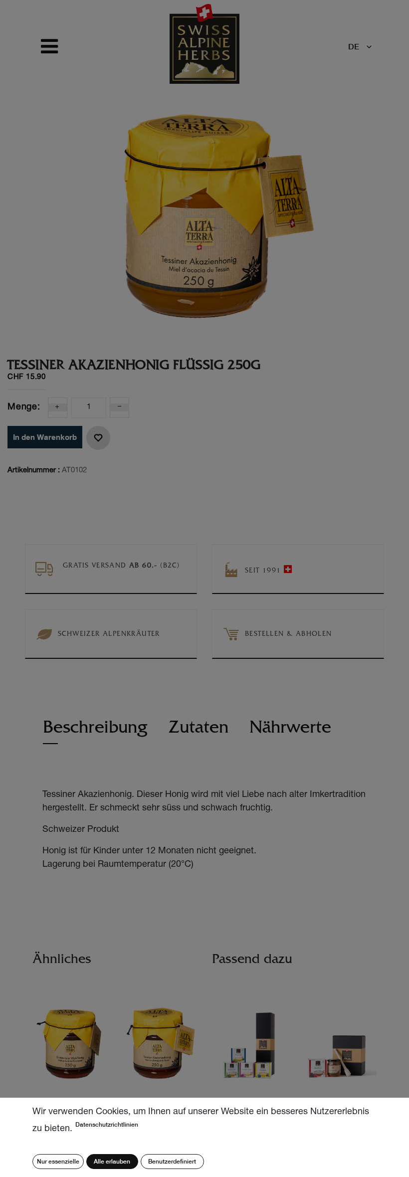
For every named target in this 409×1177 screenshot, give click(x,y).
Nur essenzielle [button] (58, 1161)
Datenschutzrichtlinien (106, 1124)
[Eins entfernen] (119, 407)
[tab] (95, 732)
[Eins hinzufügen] (57, 407)
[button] (98, 438)
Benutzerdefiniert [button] (172, 1161)
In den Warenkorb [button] (45, 436)
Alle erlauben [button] (112, 1161)
